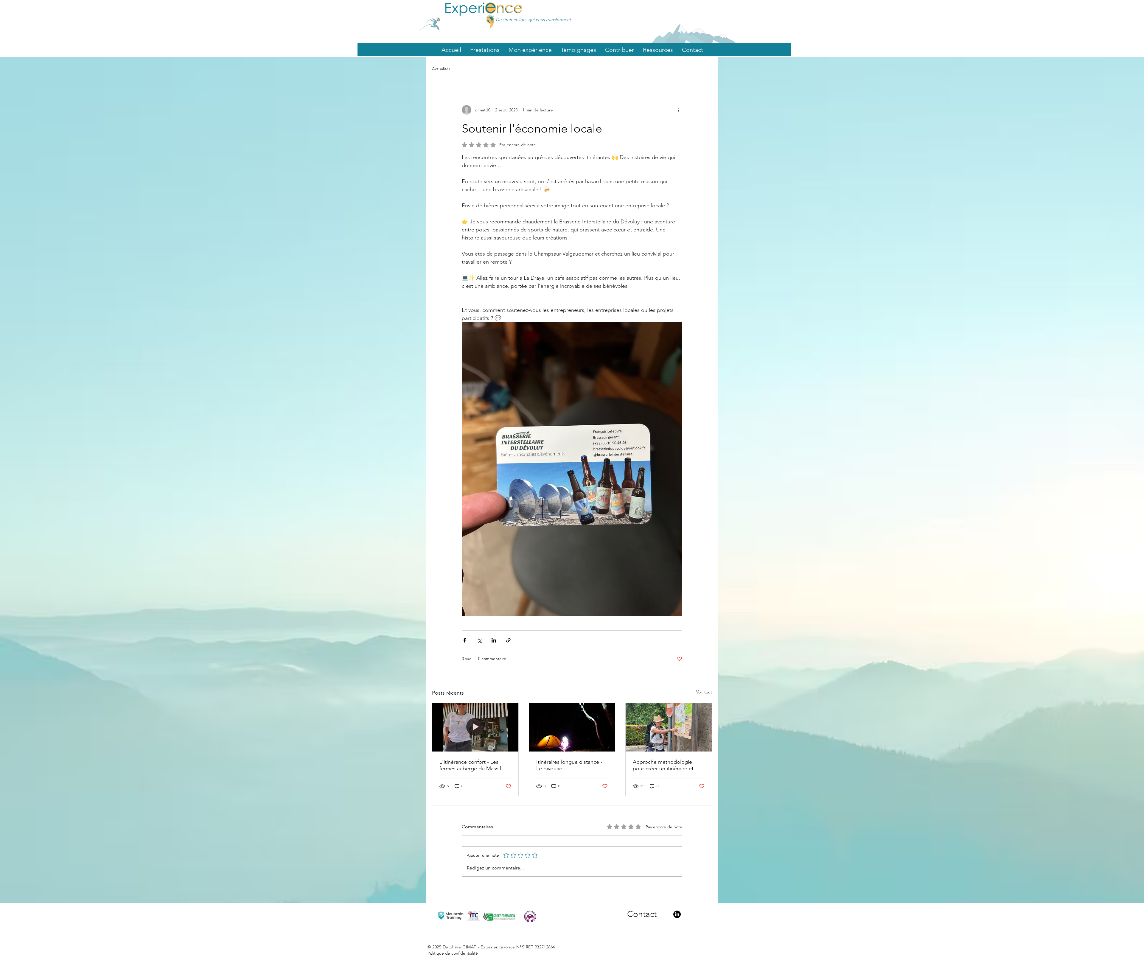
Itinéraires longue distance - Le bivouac (569, 765)
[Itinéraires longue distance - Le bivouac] (572, 727)
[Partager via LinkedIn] (494, 640)
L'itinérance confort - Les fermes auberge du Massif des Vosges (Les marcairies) (472, 765)
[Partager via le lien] (508, 640)
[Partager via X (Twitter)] (479, 640)
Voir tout (704, 692)
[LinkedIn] (677, 914)
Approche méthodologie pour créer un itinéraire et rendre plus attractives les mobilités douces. (663, 765)
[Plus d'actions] (678, 109)
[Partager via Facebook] (464, 640)
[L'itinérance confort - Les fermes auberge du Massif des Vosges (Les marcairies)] (475, 727)
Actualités (441, 68)
